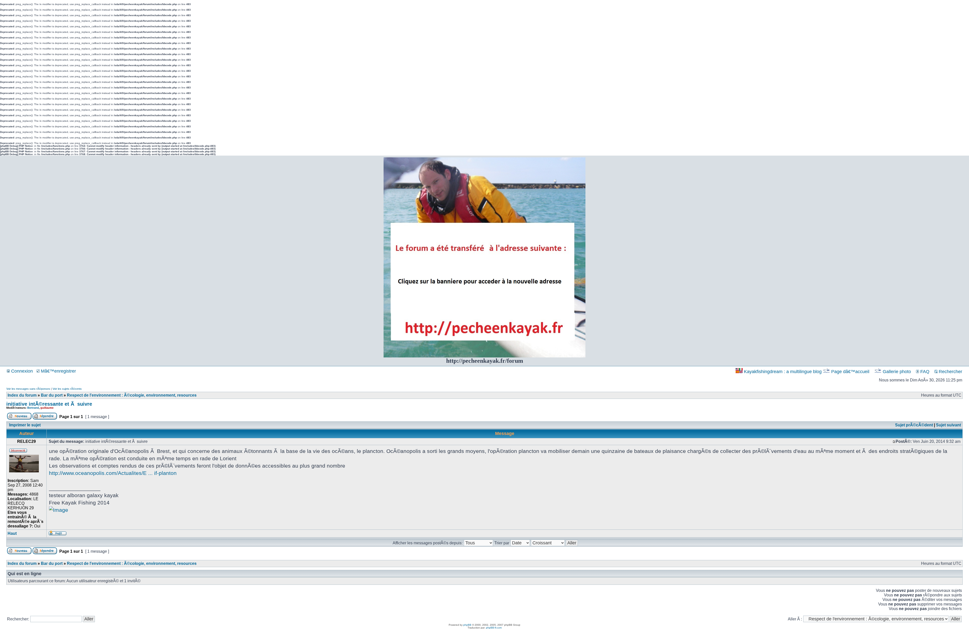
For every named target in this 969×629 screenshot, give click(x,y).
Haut (12, 533)
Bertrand (33, 407)
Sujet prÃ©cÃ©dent (914, 425)
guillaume (46, 407)
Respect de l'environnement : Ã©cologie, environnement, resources (132, 395)
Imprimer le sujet (25, 425)
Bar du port (52, 395)
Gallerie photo (896, 371)
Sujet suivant (948, 425)
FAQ (924, 371)
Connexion (21, 371)
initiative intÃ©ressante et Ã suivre (49, 404)
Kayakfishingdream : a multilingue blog (783, 371)
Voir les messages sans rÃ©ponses (28, 388)
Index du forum (22, 395)
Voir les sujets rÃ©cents (67, 388)
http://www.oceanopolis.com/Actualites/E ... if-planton (113, 473)
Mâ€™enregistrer (58, 371)
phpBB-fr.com (494, 627)
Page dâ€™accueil (850, 371)
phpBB (467, 624)
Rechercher (949, 371)
